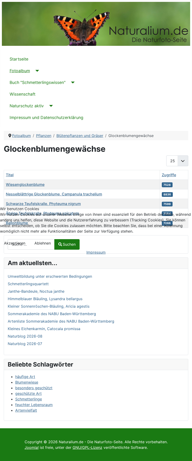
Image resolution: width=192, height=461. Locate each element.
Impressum (96, 252)
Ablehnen (42, 243)
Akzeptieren (14, 243)
